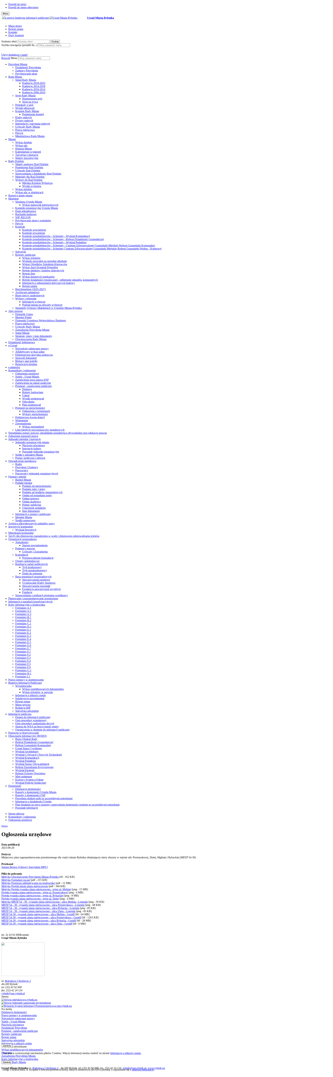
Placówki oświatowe (33, 445)
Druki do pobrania (32, 573)
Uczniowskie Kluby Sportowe (39, 582)
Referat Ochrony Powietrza (30, 773)
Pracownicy (21, 470)
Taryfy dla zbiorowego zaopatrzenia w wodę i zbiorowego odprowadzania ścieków (54, 536)
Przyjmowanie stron (26, 73)
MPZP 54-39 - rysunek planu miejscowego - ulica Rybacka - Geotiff (38, 920)
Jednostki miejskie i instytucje (24, 439)
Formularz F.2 (23, 654)
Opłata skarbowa (31, 501)
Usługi (25, 395)
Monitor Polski (23, 317)
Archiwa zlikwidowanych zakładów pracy (31, 523)
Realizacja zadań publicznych (31, 564)
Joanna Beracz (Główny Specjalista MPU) (24, 867)
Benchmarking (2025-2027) (30, 289)
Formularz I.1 (22, 676)
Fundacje (27, 592)
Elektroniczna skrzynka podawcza (34, 354)
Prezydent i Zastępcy (26, 467)
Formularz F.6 (23, 667)
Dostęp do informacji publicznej (32, 717)
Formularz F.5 (23, 664)
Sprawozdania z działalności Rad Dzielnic (38, 173)
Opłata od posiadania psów (37, 495)
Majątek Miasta (23, 517)
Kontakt (12, 32)
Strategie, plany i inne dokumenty (33, 336)
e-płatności (14, 367)
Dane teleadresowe (25, 211)
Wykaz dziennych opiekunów (38, 276)
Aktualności (21, 542)
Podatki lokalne (23, 482)
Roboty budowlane (32, 392)
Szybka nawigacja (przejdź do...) (19, 45)
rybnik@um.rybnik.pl (13, 993)
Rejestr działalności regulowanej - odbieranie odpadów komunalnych (60, 279)
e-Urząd (12, 345)
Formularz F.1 (23, 651)
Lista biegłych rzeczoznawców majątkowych (40, 429)
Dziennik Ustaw (24, 314)
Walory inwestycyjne (26, 158)
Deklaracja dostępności (28, 789)
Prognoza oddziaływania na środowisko (33, 883)
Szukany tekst (9, 41)
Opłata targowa (30, 498)
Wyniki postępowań (33, 398)
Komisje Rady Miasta (27, 111)
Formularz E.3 (23, 635)
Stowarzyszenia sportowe (36, 579)
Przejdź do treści (17, 4)
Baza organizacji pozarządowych (33, 576)
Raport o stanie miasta (20, 195)
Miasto (12, 139)
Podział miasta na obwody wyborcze (42, 304)
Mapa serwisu (23, 704)
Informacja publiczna (19, 714)
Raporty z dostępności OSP (30, 795)
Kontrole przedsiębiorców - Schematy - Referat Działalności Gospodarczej (63, 239)
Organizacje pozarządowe (22, 539)
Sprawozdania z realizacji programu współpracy (41, 595)
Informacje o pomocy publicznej (33, 514)
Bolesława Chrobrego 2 (18, 980)
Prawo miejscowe (25, 129)
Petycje (19, 133)
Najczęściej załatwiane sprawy (32, 348)
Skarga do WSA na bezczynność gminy (37, 726)
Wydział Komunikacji (27, 757)
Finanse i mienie (17, 476)
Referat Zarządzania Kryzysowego (34, 767)
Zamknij (7, 1046)
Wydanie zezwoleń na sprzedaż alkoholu (44, 261)
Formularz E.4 (23, 639)
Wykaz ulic (21, 145)
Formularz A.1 (23, 607)
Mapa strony (15, 25)
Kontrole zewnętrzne (33, 233)
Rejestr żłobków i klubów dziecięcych (43, 270)
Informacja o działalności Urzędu (33, 801)
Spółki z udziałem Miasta (29, 454)
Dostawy (27, 389)
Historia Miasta (23, 148)
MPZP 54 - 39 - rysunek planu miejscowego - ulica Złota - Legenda (38, 911)
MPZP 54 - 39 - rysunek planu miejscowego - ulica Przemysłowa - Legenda (42, 904)
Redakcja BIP (23, 707)
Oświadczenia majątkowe (22, 461)
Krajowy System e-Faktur (29, 779)
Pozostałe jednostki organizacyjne (40, 451)
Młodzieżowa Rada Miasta (30, 136)
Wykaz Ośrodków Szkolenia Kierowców (44, 264)
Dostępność (14, 785)
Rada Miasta (15, 76)
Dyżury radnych (24, 120)
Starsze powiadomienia (35, 545)
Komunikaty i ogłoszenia (22, 370)
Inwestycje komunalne (20, 526)
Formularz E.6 (23, 645)
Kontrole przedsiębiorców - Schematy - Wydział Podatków (54, 242)
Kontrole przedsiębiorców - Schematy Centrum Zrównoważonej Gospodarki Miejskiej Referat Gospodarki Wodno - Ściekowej (91, 248)
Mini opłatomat (23, 776)
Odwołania (28, 401)
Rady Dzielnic (16, 161)
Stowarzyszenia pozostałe (36, 585)
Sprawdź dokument (26, 357)
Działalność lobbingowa (21, 342)
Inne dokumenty (31, 511)
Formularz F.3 (23, 657)
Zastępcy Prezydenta (26, 70)
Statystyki (20, 251)
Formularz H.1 (23, 673)
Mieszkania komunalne (21, 532)
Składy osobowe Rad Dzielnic (32, 164)
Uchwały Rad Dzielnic (27, 170)
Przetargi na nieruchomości (30, 407)
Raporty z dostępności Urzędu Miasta (35, 792)
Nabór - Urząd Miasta (27, 376)
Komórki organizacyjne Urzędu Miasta (36, 208)
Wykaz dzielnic (23, 142)
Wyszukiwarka (23, 685)
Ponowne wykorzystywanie (23, 732)
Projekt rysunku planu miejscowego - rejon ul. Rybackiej (32, 895)
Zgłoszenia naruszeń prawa (23, 436)
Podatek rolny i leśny (33, 489)
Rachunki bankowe (26, 214)
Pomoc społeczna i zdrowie (30, 457)
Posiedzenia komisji (33, 114)
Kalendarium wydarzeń (28, 151)
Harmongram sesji (32, 98)
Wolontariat (21, 420)
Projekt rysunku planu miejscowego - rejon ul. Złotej (30, 898)
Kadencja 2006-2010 (33, 92)
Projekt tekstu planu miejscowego (29, 886)
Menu (14, 58)
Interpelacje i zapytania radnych (32, 123)
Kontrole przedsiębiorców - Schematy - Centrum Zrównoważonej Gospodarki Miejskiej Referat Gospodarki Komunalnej (88, 245)
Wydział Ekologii (24, 770)
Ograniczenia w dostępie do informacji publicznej (42, 729)
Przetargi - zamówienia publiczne (33, 386)
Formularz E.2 (23, 632)
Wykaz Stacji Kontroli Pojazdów (40, 267)
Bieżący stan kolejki (26, 361)
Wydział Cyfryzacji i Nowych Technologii (38, 754)
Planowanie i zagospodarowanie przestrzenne (33, 598)
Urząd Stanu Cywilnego (28, 748)
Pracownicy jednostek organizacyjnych (36, 473)
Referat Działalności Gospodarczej (34, 742)
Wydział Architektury (27, 751)
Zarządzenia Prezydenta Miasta (32, 329)
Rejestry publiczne (25, 254)
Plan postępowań (31, 404)
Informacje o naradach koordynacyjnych (30, 601)
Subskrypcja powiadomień (29, 698)
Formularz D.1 (23, 626)
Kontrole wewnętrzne (34, 229)
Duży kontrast (16, 35)
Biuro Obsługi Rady (26, 739)
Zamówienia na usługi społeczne (33, 382)
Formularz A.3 (23, 614)
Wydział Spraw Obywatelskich (32, 764)
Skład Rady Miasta (25, 79)
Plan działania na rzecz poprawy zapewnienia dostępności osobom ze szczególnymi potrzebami (67, 804)
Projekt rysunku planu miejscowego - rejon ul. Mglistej (41, 889)
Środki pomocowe (25, 520)
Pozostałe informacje (26, 807)
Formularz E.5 (23, 642)
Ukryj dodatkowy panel (14, 54)
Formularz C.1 (23, 623)
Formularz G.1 (23, 670)
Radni (18, 464)
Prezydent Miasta (17, 64)
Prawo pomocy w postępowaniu (26, 679)
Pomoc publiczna (31, 504)
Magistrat (13, 198)
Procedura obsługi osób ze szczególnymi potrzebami (43, 798)
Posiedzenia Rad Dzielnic (29, 167)
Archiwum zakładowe (27, 292)
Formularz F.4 (23, 660)
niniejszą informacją (143, 1069)
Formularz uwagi (20, 879)
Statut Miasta (22, 332)
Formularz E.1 (23, 629)
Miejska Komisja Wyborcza (37, 183)
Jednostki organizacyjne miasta (32, 442)
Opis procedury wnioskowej (30, 720)
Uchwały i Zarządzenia (35, 551)
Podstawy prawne (25, 548)
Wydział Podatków (25, 760)
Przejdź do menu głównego (23, 7)
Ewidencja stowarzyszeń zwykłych (41, 589)
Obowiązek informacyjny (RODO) (27, 735)
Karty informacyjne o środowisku (26, 604)
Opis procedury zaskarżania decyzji (34, 723)
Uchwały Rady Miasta (27, 126)
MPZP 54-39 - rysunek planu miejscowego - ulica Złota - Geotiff (36, 923)
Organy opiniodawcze (27, 560)
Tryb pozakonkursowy (34, 570)
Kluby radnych (23, 117)
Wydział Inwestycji (25, 529)
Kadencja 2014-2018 (33, 86)
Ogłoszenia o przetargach (36, 411)
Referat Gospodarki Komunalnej (33, 745)
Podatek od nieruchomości (36, 486)
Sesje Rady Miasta (25, 95)
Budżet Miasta (23, 479)
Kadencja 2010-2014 (33, 89)
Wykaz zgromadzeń (33, 426)
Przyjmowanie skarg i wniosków (33, 220)
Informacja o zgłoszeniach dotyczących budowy (48, 282)
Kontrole (20, 226)
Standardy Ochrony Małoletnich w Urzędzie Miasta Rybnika (48, 307)
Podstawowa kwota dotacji (30, 417)
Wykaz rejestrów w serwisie (37, 692)
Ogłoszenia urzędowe (27, 373)
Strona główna (16, 813)
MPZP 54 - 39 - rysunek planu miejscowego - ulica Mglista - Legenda (49, 901)
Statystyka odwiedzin (27, 710)
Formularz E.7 (23, 648)
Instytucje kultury (31, 448)
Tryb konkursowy (32, 567)
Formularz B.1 (23, 617)
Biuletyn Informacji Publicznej (25, 682)
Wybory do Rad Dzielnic (29, 179)
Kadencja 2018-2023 (33, 83)
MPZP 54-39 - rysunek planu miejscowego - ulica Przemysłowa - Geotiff (41, 917)
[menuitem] (170, 69)
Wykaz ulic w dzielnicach (29, 192)
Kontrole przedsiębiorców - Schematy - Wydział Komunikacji (56, 236)
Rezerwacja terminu (26, 364)
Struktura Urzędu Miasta (28, 201)
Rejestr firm (28, 273)
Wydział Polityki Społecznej (30, 782)
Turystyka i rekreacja (26, 154)
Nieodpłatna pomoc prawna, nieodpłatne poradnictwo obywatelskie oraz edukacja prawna (57, 432)
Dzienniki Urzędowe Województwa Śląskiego (40, 320)
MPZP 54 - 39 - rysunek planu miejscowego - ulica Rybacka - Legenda (40, 908)
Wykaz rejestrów (31, 257)
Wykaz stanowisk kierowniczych (40, 204)
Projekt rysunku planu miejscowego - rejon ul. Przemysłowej (34, 892)
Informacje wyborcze (33, 301)
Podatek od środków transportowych (42, 492)
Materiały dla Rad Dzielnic (30, 176)
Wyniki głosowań (25, 108)
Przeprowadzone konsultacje (38, 557)
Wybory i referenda (25, 298)
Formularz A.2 (23, 610)
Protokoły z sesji (24, 104)
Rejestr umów (29, 286)
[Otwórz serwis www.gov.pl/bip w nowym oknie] (26, 18)
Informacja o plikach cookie (30, 695)
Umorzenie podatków (34, 507)
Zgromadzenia (23, 423)
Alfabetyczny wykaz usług (30, 351)
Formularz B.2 (23, 620)
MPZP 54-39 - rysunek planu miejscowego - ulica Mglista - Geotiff (38, 914)
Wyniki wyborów (31, 186)
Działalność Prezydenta (28, 67)
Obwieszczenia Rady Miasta (30, 339)
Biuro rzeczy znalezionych (29, 295)
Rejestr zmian (15, 29)
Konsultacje (21, 554)
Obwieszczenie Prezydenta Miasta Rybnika (35, 876)
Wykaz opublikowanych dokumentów (43, 689)
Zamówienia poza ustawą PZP (32, 379)
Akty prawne (15, 311)
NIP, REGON (23, 217)
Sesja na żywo (30, 101)
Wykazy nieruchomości (35, 414)
